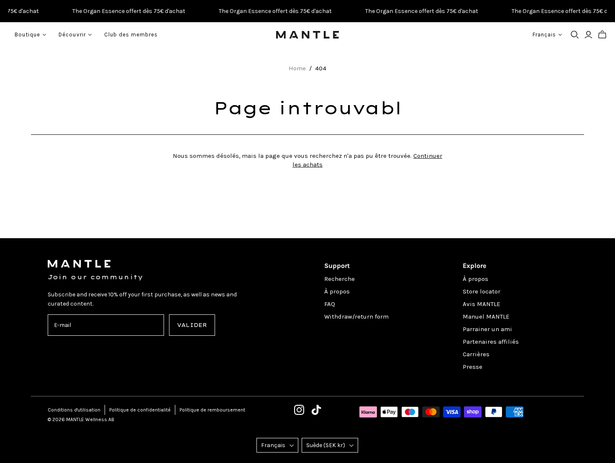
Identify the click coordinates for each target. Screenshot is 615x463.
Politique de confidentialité (140, 410)
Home (297, 68)
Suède (325, 445)
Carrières (476, 354)
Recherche (339, 279)
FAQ (329, 304)
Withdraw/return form (356, 316)
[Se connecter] (588, 35)
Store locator (481, 291)
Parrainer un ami (487, 329)
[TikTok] (316, 410)
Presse (472, 366)
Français (273, 445)
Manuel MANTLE (486, 316)
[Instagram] (299, 410)
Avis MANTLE (481, 304)
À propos (337, 291)
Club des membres (131, 34)
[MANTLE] (307, 35)
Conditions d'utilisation (74, 410)
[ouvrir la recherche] (575, 35)
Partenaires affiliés (491, 341)
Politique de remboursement (212, 410)
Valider (192, 325)
